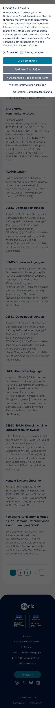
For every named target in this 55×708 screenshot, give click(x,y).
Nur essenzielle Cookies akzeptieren (27, 77)
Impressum (18, 91)
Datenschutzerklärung (39, 91)
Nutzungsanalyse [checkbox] (34, 52)
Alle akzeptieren (27, 60)
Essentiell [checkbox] (12, 52)
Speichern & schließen (27, 69)
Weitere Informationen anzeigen (27, 84)
